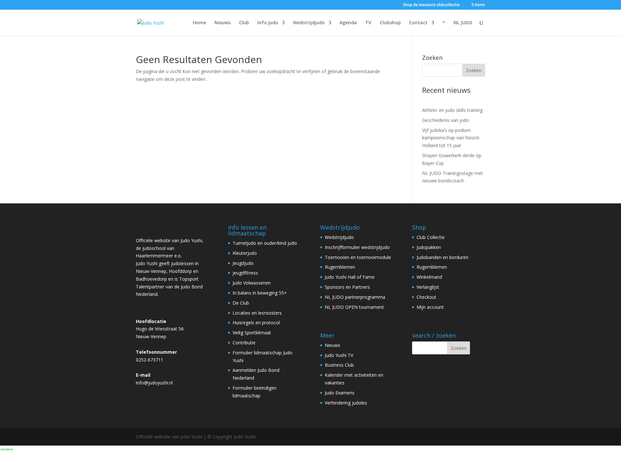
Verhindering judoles (346, 403)
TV (368, 23)
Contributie (244, 343)
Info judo (267, 23)
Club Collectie (431, 237)
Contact (418, 23)
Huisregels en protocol (256, 322)
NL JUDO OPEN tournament (354, 307)
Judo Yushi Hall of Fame (350, 277)
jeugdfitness (245, 273)
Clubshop (390, 23)
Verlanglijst (428, 287)
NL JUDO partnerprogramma (355, 297)
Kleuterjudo (245, 253)
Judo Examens (339, 393)
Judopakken (429, 247)
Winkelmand (429, 277)
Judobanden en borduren (442, 257)
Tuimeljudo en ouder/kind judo (265, 243)
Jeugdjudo (243, 263)
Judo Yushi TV (339, 355)
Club (244, 23)
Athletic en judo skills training (452, 110)
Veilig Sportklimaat (252, 332)
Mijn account (430, 307)
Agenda (348, 23)
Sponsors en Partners (347, 287)
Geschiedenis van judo (445, 120)
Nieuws (222, 23)
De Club (241, 303)
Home (199, 23)
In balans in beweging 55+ (260, 293)
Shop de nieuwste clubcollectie (431, 5)
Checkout (426, 297)
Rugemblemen (340, 267)
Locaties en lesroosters (257, 313)
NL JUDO (462, 23)
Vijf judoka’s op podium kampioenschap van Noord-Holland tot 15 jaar (451, 138)
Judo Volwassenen (252, 283)
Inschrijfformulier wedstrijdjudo (357, 247)
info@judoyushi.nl (154, 383)
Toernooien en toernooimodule (358, 257)
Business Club (339, 365)
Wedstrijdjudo (309, 23)
